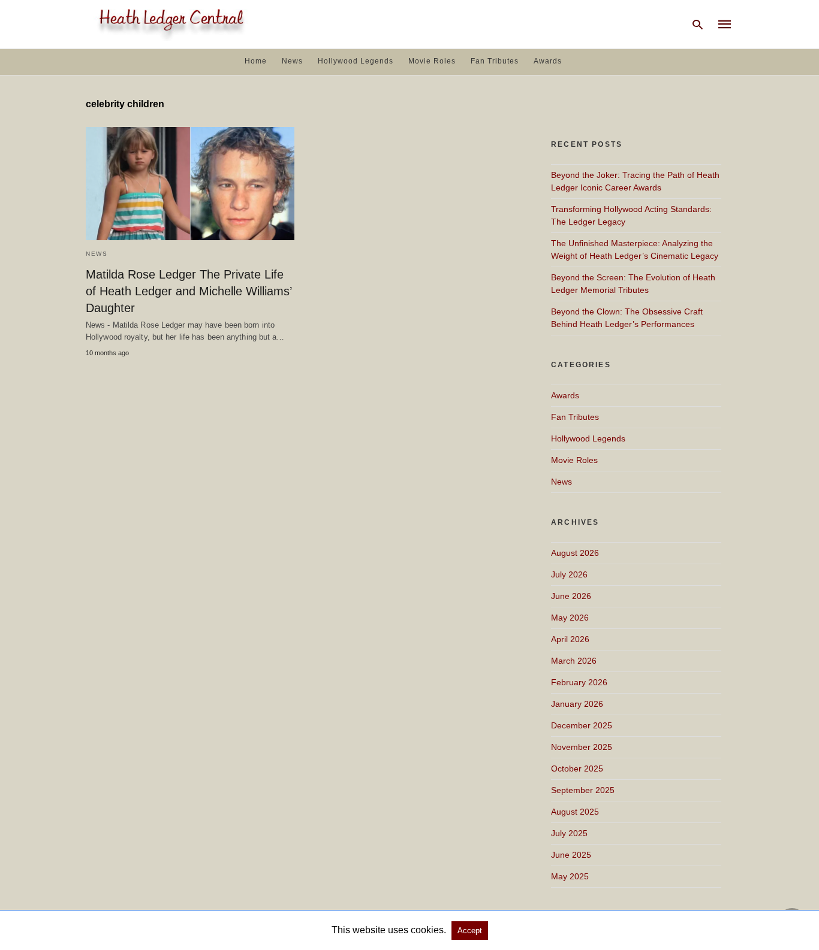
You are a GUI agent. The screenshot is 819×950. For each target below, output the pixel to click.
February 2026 (579, 682)
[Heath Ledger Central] (169, 23)
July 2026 (569, 574)
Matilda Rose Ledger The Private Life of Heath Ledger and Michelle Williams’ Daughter (188, 291)
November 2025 (581, 747)
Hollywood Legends (355, 61)
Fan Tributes (495, 61)
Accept (469, 930)
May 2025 (570, 876)
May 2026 (570, 617)
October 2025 (577, 768)
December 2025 (581, 725)
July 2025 (569, 833)
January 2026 (577, 704)
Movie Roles (432, 61)
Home (256, 61)
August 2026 (575, 553)
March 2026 (574, 660)
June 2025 (571, 855)
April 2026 (570, 639)
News (292, 61)
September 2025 (583, 790)
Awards (548, 61)
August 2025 (575, 811)
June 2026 (571, 596)
